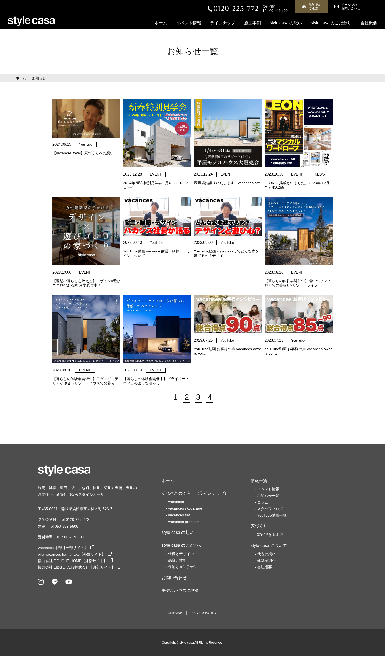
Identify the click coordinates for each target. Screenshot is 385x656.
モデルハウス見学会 (180, 590)
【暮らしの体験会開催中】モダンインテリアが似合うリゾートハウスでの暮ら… (85, 381)
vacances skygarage (185, 508)
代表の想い (266, 554)
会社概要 (368, 23)
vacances (176, 502)
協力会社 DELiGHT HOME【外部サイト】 (72, 561)
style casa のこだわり (331, 23)
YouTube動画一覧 (272, 515)
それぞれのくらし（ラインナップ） (195, 493)
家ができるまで (270, 535)
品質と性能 (177, 560)
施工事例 (252, 23)
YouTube (85, 144)
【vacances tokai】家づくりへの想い (83, 153)
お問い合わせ (174, 577)
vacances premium (184, 521)
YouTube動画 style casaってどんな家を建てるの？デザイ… (226, 253)
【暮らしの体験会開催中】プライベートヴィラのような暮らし (156, 381)
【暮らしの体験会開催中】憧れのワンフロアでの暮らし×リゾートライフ (298, 283)
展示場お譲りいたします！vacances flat (227, 183)
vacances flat (179, 515)
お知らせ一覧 (268, 496)
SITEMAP (175, 613)
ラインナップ (222, 23)
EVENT (155, 174)
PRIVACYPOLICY (204, 613)
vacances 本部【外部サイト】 (63, 548)
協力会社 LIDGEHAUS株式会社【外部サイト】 (76, 567)
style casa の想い (286, 23)
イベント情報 (188, 23)
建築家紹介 (266, 560)
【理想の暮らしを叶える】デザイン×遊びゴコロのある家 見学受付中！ (86, 283)
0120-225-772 (236, 8)
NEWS (320, 174)
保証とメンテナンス (184, 567)
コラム (262, 502)
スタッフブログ (270, 509)
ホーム (161, 23)
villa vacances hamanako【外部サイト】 (71, 554)
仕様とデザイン (181, 554)
